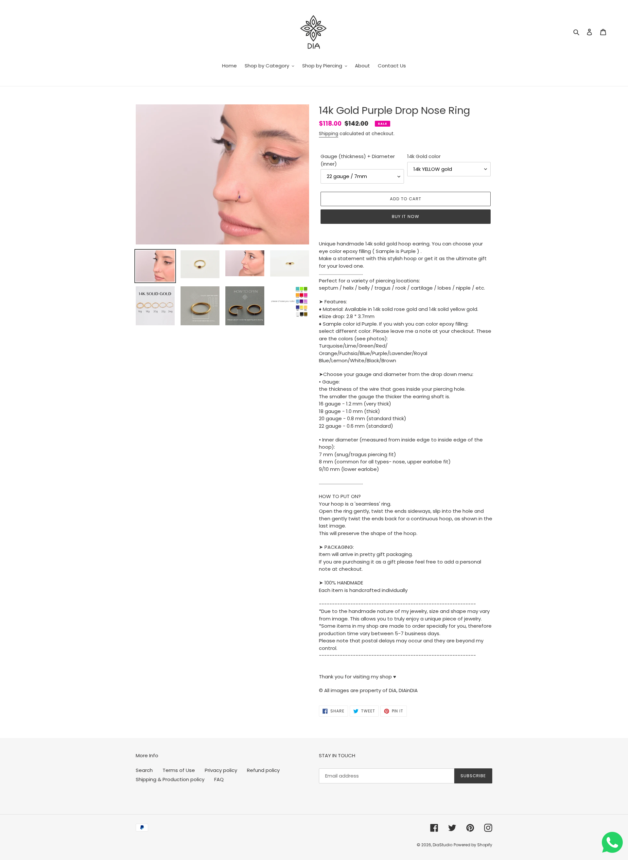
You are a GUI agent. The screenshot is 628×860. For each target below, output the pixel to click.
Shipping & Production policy (170, 779)
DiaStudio (442, 845)
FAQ (219, 779)
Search (144, 770)
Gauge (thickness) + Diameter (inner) (358, 160)
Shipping (328, 133)
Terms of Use (179, 770)
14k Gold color (424, 156)
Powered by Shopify (473, 845)
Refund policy (263, 770)
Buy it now (405, 216)
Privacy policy (221, 770)
